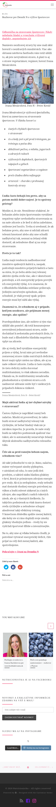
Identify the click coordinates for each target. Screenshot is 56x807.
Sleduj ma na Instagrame (37, 748)
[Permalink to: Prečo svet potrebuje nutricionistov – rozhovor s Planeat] (41, 645)
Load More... (13, 748)
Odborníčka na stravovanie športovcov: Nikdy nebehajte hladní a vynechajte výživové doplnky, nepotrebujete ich (27, 35)
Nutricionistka (21, 788)
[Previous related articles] (44, 626)
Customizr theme (45, 793)
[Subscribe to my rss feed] (21, 801)
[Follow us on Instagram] (34, 801)
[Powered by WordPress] (16, 793)
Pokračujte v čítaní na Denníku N (20, 551)
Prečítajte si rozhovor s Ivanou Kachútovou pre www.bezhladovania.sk (14, 663)
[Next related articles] (51, 626)
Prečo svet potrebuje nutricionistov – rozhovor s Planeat (40, 663)
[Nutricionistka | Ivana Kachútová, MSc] (7, 4)
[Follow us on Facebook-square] (28, 801)
